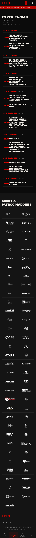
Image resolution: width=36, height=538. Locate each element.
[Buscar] (32, 3)
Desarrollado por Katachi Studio (18, 529)
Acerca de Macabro (21, 519)
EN (28, 3)
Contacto (10, 519)
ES (26, 3)
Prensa (4, 519)
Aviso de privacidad (25, 527)
